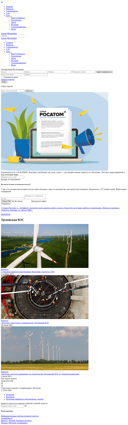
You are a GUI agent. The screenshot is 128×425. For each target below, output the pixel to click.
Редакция (10, 395)
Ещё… (9, 16)
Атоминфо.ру (6, 418)
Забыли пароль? (8, 79)
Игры (13, 29)
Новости (9, 9)
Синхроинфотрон (18, 27)
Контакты (10, 397)
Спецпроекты (12, 11)
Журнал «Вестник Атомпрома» (14, 423)
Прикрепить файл (38, 201)
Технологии (16, 20)
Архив (4, 33)
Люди (13, 22)
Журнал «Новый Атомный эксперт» (16, 420)
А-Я (8, 13)
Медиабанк (12, 33)
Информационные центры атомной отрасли (20, 416)
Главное (9, 7)
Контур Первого (18, 18)
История (14, 25)
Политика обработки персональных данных (25, 399)
